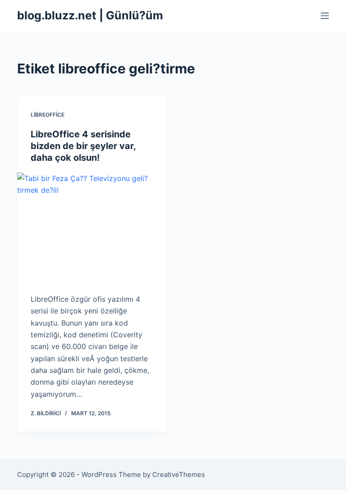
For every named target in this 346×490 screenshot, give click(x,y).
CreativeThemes (178, 474)
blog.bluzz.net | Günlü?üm (90, 15)
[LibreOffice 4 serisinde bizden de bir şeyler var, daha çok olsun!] (91, 228)
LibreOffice (47, 114)
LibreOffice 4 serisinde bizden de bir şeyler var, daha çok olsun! (83, 146)
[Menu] (325, 16)
